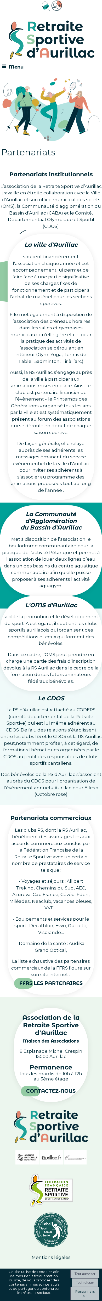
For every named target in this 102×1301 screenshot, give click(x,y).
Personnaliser (85, 1293)
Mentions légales (51, 1257)
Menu (16, 67)
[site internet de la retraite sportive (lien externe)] (51, 1205)
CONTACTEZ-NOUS (51, 1091)
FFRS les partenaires (51, 983)
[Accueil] (52, 40)
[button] (45, 6)
